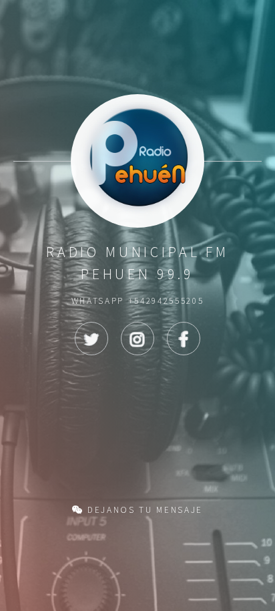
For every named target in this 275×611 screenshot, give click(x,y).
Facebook (183, 338)
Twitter (91, 338)
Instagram (137, 338)
